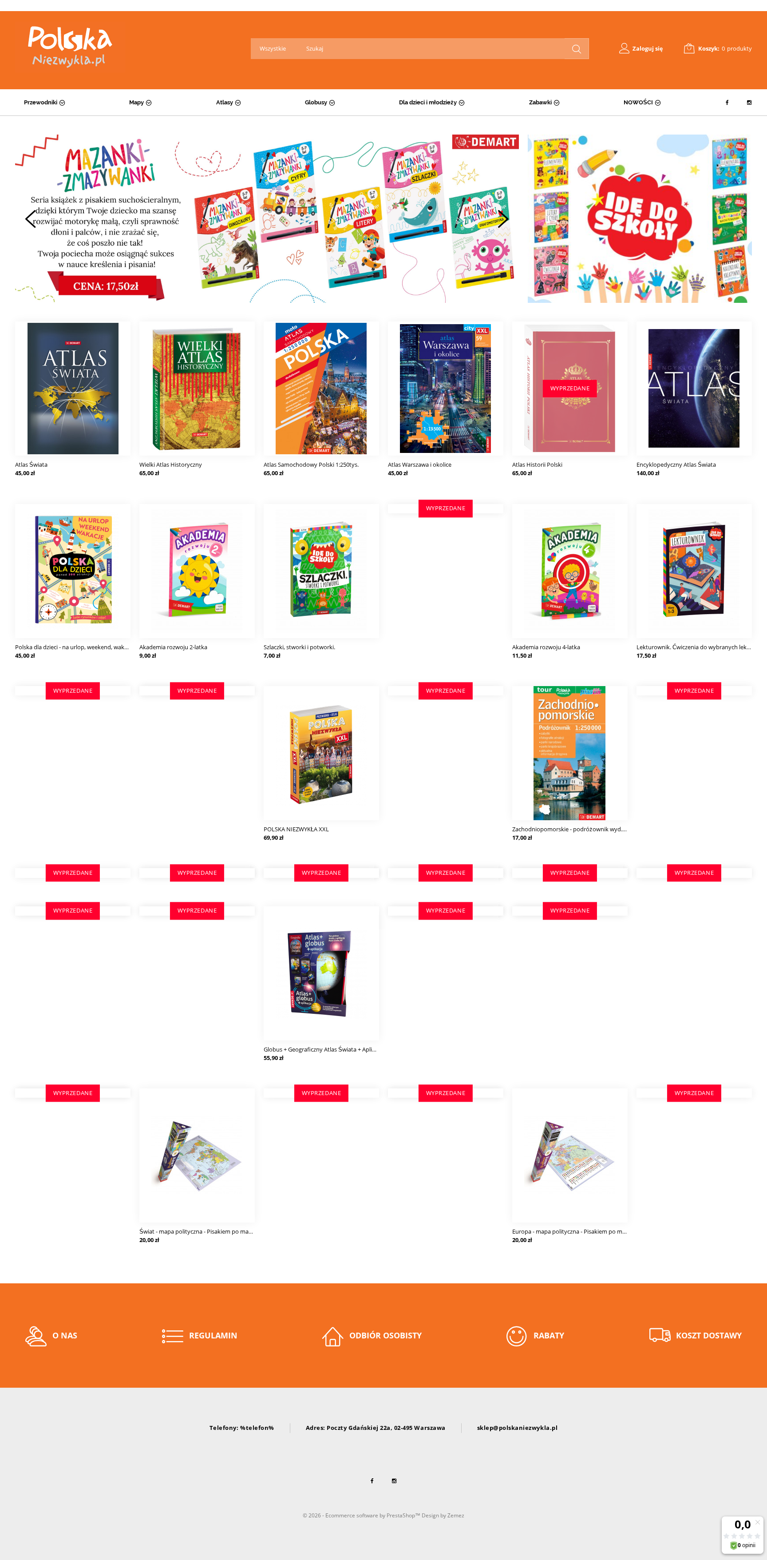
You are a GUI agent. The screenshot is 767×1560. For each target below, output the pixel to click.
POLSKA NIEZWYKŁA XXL (296, 829)
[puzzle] (640, 219)
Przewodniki (40, 102)
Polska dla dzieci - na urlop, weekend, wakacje (74, 647)
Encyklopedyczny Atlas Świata (676, 464)
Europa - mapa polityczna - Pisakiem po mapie (572, 1231)
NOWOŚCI (638, 102)
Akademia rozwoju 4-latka (546, 647)
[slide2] (267, 218)
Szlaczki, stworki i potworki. (299, 647)
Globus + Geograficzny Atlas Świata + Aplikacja (324, 1049)
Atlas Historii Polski (537, 464)
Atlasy (224, 102)
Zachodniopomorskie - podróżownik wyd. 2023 (574, 829)
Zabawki (540, 102)
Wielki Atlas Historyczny (170, 464)
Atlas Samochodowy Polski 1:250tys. (311, 464)
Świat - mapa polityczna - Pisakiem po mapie (198, 1231)
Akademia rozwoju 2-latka (173, 647)
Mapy (136, 102)
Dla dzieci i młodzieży (428, 102)
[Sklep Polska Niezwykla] (70, 47)
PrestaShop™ (404, 1515)
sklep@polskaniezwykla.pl (517, 1428)
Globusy (316, 102)
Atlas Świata (31, 464)
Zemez (455, 1515)
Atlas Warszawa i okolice (419, 464)
